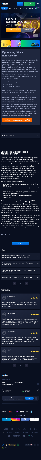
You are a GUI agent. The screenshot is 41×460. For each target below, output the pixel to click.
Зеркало (20, 243)
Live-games (29, 8)
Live (10, 8)
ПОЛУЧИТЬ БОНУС (13, 29)
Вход (19, 3)
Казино (22, 8)
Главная (4, 8)
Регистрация (30, 3)
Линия (15, 8)
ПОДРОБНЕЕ (27, 29)
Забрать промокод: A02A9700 (17, 120)
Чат (29, 398)
